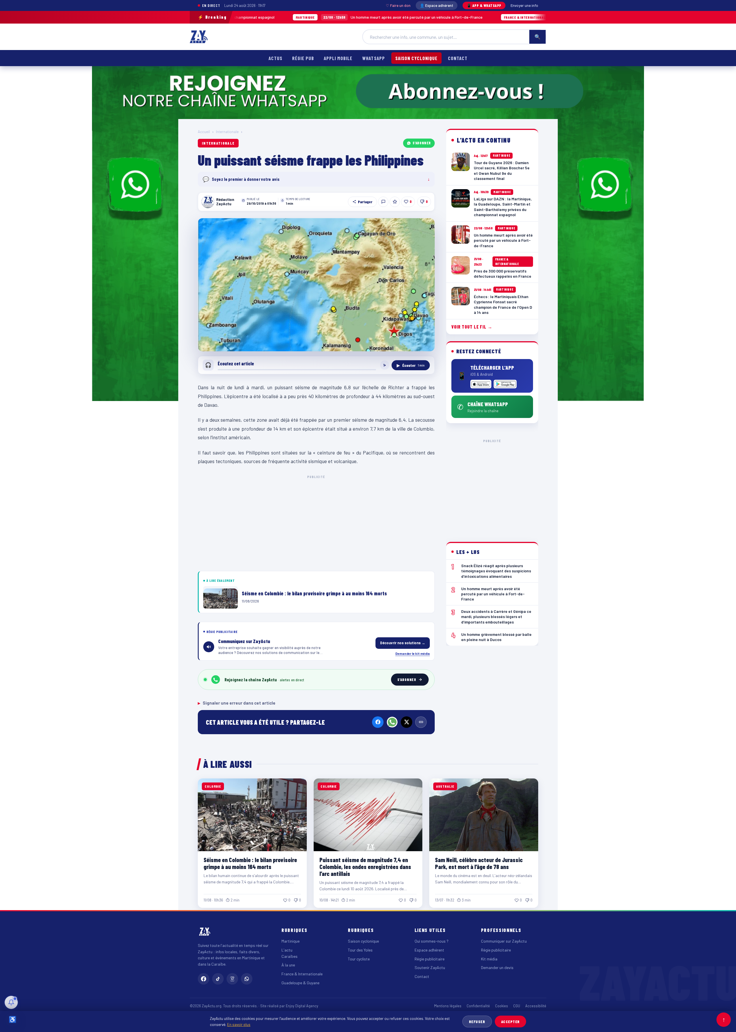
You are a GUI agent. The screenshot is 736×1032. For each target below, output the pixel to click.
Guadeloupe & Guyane (300, 982)
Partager (365, 202)
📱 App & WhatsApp (484, 5)
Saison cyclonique (416, 58)
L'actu (286, 949)
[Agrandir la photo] (316, 285)
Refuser (477, 1021)
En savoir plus (238, 1024)
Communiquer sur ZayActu (504, 941)
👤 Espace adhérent (436, 5)
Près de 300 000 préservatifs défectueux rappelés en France (531, 17)
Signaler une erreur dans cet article (236, 702)
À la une (288, 964)
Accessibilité (535, 1006)
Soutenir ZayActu (430, 967)
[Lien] (421, 722)
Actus (275, 58)
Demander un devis (497, 967)
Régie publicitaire (429, 958)
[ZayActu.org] (199, 36)
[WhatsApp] (392, 722)
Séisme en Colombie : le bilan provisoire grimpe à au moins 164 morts (250, 863)
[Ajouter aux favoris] (395, 202)
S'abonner (422, 143)
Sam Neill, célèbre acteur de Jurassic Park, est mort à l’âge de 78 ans (479, 863)
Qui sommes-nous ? (431, 941)
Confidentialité (478, 1006)
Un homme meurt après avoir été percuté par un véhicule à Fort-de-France (322, 17)
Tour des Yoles (360, 949)
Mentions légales (447, 1006)
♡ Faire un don (398, 5)
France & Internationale (302, 973)
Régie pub (303, 58)
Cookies (501, 1006)
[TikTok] (218, 979)
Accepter (510, 1021)
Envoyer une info (524, 5)
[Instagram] (232, 979)
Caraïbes (289, 956)
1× (385, 365)
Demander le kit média (412, 653)
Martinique (290, 941)
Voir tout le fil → (471, 326)
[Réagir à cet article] (383, 202)
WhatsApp (373, 58)
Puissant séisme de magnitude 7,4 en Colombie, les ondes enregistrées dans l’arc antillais (365, 866)
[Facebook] (378, 722)
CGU (516, 1006)
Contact (457, 58)
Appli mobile (338, 58)
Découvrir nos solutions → (402, 642)
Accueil (204, 131)
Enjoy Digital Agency (302, 1006)
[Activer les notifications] (11, 1002)
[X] (406, 722)
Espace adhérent (429, 949)
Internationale (227, 131)
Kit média (489, 958)
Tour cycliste (359, 958)
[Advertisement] (316, 522)
